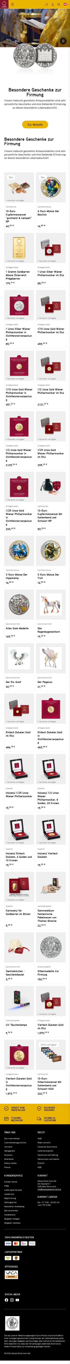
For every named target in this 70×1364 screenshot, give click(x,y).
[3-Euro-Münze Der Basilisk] (51, 187)
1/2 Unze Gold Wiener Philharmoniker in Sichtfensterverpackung (19, 455)
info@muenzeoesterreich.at (49, 1189)
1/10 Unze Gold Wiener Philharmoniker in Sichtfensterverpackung (19, 394)
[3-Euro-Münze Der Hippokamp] (19, 551)
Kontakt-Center (11, 1181)
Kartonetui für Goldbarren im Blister (18, 912)
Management (9, 1151)
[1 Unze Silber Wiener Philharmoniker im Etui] (51, 248)
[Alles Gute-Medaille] (19, 604)
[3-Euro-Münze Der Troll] (51, 551)
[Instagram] (12, 1300)
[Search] (58, 4)
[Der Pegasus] (51, 658)
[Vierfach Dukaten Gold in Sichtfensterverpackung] (19, 1055)
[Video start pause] (63, 41)
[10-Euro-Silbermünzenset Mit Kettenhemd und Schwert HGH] (51, 1055)
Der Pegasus (45, 682)
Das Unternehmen (12, 1138)
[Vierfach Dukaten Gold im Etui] (51, 1001)
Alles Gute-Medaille (17, 628)
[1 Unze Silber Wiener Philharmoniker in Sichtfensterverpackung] (19, 305)
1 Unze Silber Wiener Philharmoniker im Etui (51, 273)
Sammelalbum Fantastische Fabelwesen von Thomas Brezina (47, 915)
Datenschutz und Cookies (48, 1159)
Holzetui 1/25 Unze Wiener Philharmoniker (19, 794)
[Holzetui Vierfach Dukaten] (51, 830)
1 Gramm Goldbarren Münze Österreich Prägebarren (18, 275)
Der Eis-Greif (13, 682)
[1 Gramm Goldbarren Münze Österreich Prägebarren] (19, 248)
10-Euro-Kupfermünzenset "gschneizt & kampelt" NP (19, 216)
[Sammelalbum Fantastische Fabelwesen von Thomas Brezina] (51, 887)
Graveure (8, 1155)
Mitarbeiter (9, 1159)
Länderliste (9, 1194)
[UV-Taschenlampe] (19, 1001)
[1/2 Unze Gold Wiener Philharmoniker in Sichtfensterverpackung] (19, 426)
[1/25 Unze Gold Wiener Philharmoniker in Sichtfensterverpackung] (19, 487)
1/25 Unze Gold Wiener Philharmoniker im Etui (51, 453)
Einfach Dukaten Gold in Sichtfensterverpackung (51, 737)
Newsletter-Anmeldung (14, 1206)
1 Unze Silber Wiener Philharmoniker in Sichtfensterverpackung (19, 334)
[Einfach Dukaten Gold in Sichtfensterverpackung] (51, 708)
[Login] (47, 4)
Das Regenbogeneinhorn (49, 629)
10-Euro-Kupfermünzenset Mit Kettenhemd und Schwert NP (50, 516)
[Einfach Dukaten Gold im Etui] (19, 708)
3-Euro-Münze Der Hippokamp (16, 576)
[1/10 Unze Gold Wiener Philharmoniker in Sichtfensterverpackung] (19, 366)
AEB (39, 1167)
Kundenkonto (9, 1214)
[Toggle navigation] (12, 4)
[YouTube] (17, 1300)
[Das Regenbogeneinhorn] (51, 604)
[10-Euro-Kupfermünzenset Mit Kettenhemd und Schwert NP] (51, 487)
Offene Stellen (10, 1163)
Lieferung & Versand (13, 1190)
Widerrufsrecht (44, 1142)
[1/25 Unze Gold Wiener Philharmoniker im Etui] (51, 426)
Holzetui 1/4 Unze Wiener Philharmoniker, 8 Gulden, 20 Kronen (48, 798)
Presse (7, 1167)
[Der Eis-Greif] (19, 658)
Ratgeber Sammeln (12, 1223)
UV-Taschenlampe (16, 1024)
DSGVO (41, 1163)
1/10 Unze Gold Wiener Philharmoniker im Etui (51, 330)
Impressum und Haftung (48, 1155)
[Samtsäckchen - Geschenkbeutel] (19, 947)
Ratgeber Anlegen (12, 1218)
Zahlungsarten (10, 1202)
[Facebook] (6, 1300)
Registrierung (10, 1198)
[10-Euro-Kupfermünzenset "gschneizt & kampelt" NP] (19, 187)
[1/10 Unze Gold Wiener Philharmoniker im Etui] (51, 305)
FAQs (6, 1186)
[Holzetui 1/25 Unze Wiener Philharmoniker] (19, 769)
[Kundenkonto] (52, 4)
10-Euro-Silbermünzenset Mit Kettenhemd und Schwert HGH (49, 1083)
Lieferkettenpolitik (45, 1151)
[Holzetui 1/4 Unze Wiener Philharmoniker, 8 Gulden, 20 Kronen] (51, 769)
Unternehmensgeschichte (15, 1142)
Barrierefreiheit (11, 1210)
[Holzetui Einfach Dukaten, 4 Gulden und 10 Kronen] (19, 830)
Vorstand (8, 1146)
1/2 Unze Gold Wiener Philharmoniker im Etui (51, 391)
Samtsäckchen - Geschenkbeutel (15, 972)
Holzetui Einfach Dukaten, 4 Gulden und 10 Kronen (19, 857)
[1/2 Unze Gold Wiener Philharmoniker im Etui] (51, 366)
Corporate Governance (47, 1146)
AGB (40, 1138)
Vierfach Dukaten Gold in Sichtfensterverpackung (19, 1083)
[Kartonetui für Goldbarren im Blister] (19, 887)
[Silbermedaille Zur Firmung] (51, 947)
